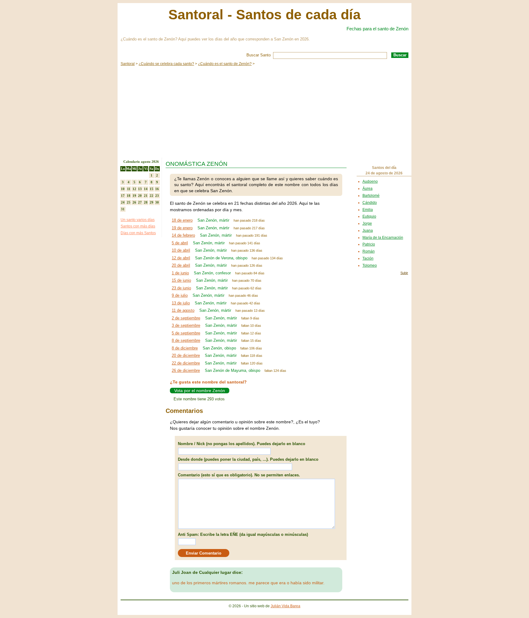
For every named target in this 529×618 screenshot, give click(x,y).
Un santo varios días (138, 220)
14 (146, 189)
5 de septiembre (186, 333)
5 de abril (180, 243)
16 (157, 189)
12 (134, 189)
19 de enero (182, 228)
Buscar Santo (258, 55)
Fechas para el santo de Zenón (377, 28)
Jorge (367, 223)
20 (140, 195)
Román (368, 251)
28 (146, 202)
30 (157, 202)
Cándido (369, 202)
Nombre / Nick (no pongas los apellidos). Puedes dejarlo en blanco (241, 443)
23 (157, 195)
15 (151, 189)
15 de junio (181, 280)
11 (128, 189)
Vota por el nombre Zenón (199, 390)
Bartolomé (371, 195)
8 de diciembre (185, 348)
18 (128, 195)
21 (146, 195)
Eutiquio (369, 216)
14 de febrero (183, 235)
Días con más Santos (138, 233)
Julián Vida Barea (285, 606)
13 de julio (181, 303)
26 (134, 202)
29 (151, 202)
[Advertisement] (264, 111)
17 (123, 195)
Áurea (367, 188)
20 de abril (181, 265)
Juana (367, 230)
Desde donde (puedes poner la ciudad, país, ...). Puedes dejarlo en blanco (248, 459)
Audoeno (370, 181)
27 (140, 202)
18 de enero (182, 220)
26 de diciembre (186, 370)
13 (140, 189)
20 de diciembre (186, 355)
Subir (404, 273)
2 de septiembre (186, 318)
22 (151, 195)
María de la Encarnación (382, 237)
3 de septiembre (186, 325)
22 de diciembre (186, 363)
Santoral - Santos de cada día (264, 14)
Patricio (368, 244)
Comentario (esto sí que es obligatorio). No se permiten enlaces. (239, 475)
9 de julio (180, 295)
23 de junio (181, 288)
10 (123, 189)
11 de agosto (183, 310)
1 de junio (180, 273)
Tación (367, 258)
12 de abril (181, 258)
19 (134, 195)
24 (123, 202)
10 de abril (181, 250)
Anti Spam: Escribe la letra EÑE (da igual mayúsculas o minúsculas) (243, 534)
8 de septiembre (186, 340)
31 (123, 209)
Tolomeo (369, 265)
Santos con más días (138, 226)
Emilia (367, 210)
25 (128, 202)
